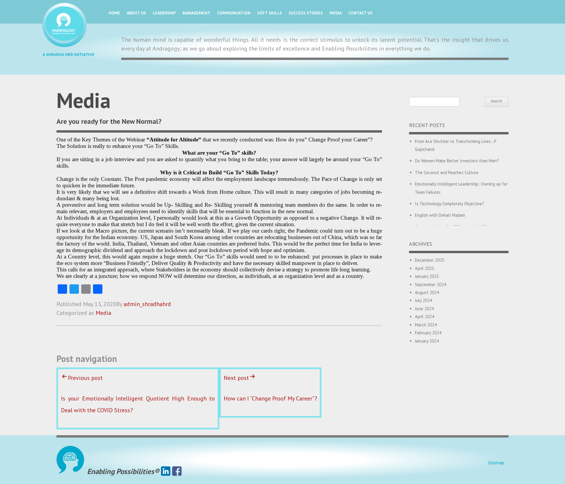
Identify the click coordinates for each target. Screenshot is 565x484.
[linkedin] (165, 471)
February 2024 (428, 333)
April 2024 (424, 316)
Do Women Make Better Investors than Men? (457, 160)
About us (136, 13)
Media (336, 13)
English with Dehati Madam (440, 215)
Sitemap (496, 462)
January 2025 (427, 276)
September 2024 (430, 284)
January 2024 (427, 341)
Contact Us (360, 13)
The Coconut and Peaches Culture (446, 172)
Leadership (164, 13)
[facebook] (177, 471)
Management (196, 13)
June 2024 (424, 308)
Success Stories (306, 13)
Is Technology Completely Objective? (449, 203)
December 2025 (429, 260)
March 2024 (426, 325)
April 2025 (424, 268)
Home (114, 13)
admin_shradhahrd (147, 304)
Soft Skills (269, 13)
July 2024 (423, 300)
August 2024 (427, 292)
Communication (233, 13)
